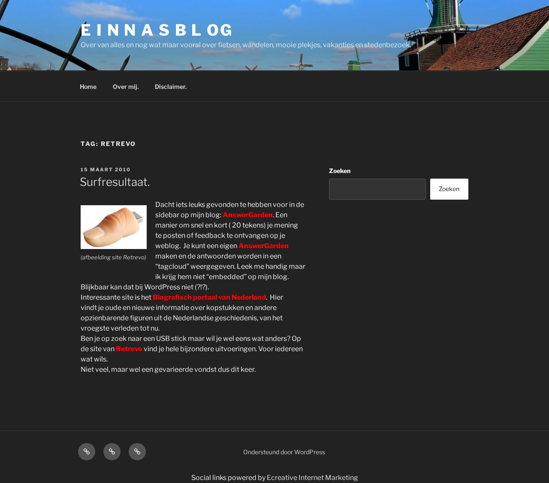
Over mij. (126, 86)
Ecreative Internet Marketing (312, 478)
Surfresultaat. (115, 181)
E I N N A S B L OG (157, 30)
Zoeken (339, 170)
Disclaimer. (171, 86)
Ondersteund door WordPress (284, 452)
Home (88, 86)
